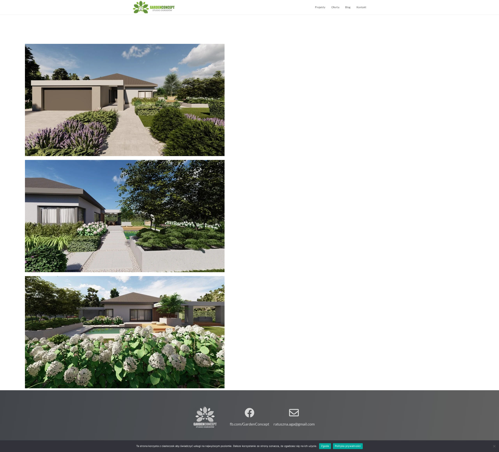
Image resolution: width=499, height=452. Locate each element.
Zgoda (325, 446)
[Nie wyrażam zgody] (494, 446)
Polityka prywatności (348, 446)
